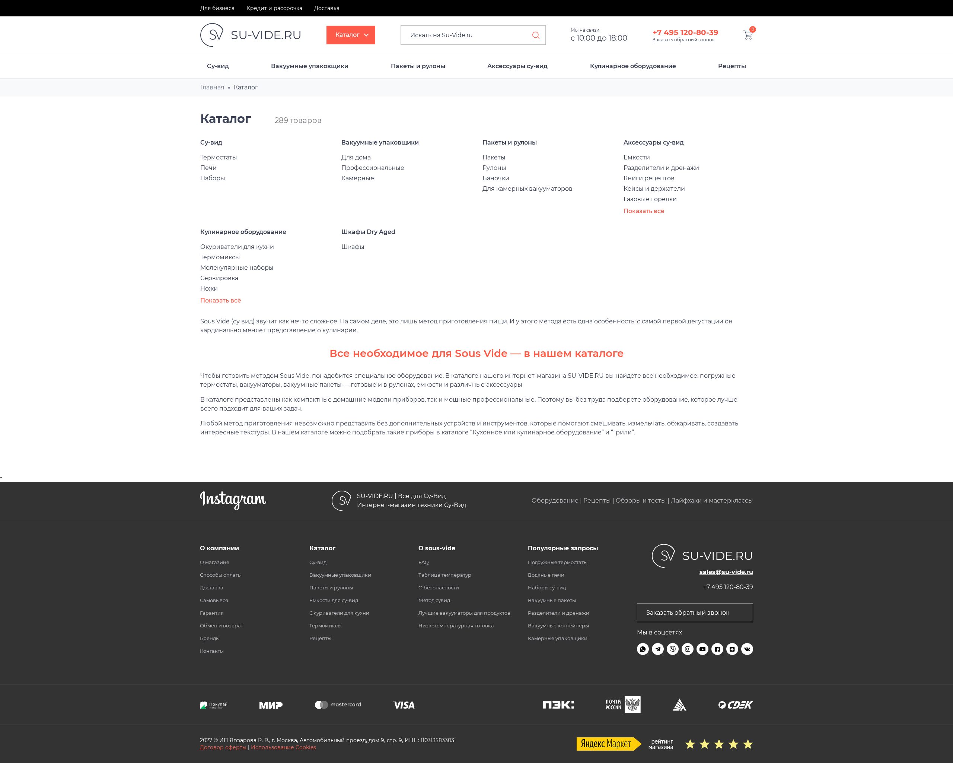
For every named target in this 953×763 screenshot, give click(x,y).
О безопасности (438, 588)
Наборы (212, 178)
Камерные (357, 178)
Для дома (356, 157)
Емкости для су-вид (333, 600)
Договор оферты (223, 747)
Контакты (212, 651)
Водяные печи (546, 575)
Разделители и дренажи (661, 167)
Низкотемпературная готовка (456, 626)
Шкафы (352, 246)
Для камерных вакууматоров (527, 188)
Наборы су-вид (547, 588)
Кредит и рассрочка (274, 8)
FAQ (423, 562)
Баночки (495, 178)
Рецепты (732, 66)
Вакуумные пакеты (552, 600)
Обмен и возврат (221, 626)
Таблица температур (444, 575)
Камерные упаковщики (557, 638)
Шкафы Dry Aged (368, 231)
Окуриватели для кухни (237, 246)
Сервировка (219, 278)
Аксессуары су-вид (517, 66)
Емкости (637, 157)
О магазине (214, 562)
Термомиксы (220, 257)
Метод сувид (434, 600)
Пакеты (494, 157)
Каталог (347, 34)
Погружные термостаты (557, 562)
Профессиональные (372, 167)
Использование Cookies (283, 747)
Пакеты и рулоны (418, 66)
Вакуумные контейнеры (558, 626)
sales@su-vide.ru (726, 572)
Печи (208, 167)
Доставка (327, 8)
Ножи (209, 288)
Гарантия (212, 613)
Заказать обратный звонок (684, 39)
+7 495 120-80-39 (685, 32)
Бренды (210, 638)
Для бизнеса (217, 8)
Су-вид (218, 66)
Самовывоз (214, 600)
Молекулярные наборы (237, 267)
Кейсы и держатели (654, 188)
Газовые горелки (650, 199)
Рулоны (494, 167)
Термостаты (218, 157)
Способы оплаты (221, 575)
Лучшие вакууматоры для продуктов (464, 613)
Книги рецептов (649, 178)
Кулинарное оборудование (633, 66)
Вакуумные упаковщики (309, 66)
